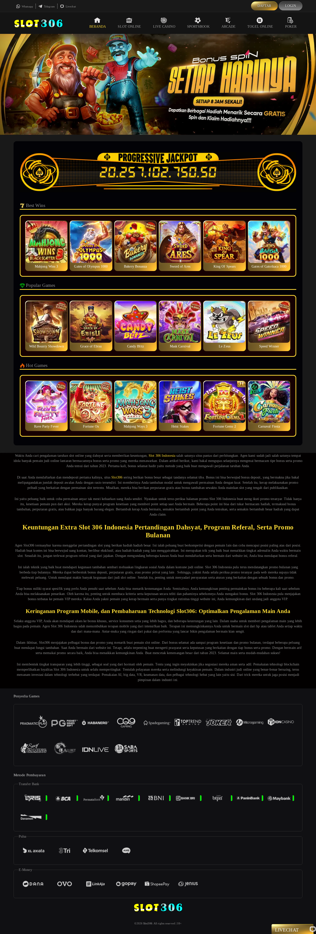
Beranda (97, 26)
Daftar (264, 6)
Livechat (70, 6)
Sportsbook (198, 26)
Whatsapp (27, 6)
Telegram (49, 6)
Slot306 (116, 477)
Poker (291, 26)
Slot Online (129, 26)
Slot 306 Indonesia (162, 455)
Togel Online (260, 26)
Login (290, 6)
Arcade (228, 26)
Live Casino (164, 26)
